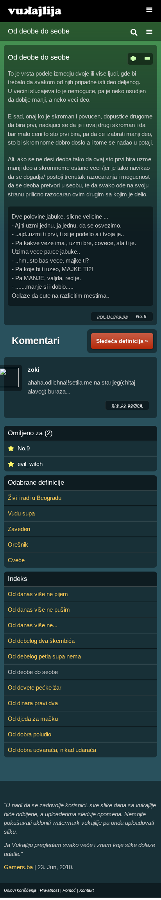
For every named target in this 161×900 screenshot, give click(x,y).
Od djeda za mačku (33, 718)
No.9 (141, 316)
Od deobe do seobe (39, 31)
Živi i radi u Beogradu (34, 497)
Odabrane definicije (36, 482)
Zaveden (19, 529)
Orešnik (18, 544)
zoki (33, 369)
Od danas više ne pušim (39, 609)
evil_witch (30, 464)
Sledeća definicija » (122, 341)
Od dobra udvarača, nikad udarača (52, 749)
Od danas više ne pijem (38, 594)
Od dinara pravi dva (33, 703)
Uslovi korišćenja (20, 890)
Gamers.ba (18, 867)
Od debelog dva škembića (41, 640)
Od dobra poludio (29, 734)
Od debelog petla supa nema (44, 656)
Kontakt (86, 890)
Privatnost (49, 890)
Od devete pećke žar (34, 687)
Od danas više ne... (32, 625)
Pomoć (69, 890)
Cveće (16, 560)
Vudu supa (21, 513)
